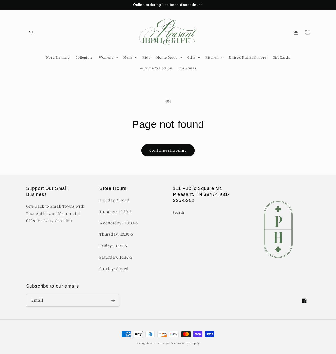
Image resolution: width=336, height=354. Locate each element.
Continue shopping (168, 150)
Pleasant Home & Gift (159, 343)
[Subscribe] (113, 300)
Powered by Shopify (186, 343)
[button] (31, 32)
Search (178, 212)
